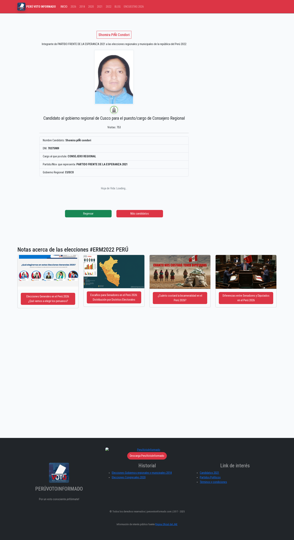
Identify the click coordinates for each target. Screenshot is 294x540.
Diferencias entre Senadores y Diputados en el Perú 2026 (246, 298)
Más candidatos (139, 213)
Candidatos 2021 (209, 473)
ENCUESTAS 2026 (134, 6)
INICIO (64, 6)
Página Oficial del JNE (166, 524)
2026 (73, 6)
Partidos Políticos (210, 477)
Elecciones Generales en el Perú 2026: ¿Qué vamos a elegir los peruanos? (48, 299)
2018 (82, 6)
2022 (108, 6)
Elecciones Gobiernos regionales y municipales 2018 (142, 473)
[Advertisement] (224, 48)
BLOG (118, 6)
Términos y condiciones (213, 482)
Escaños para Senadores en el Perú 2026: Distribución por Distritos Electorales (114, 297)
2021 (100, 6)
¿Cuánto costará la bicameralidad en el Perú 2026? (180, 298)
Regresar (88, 213)
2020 (91, 6)
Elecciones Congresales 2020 (129, 477)
